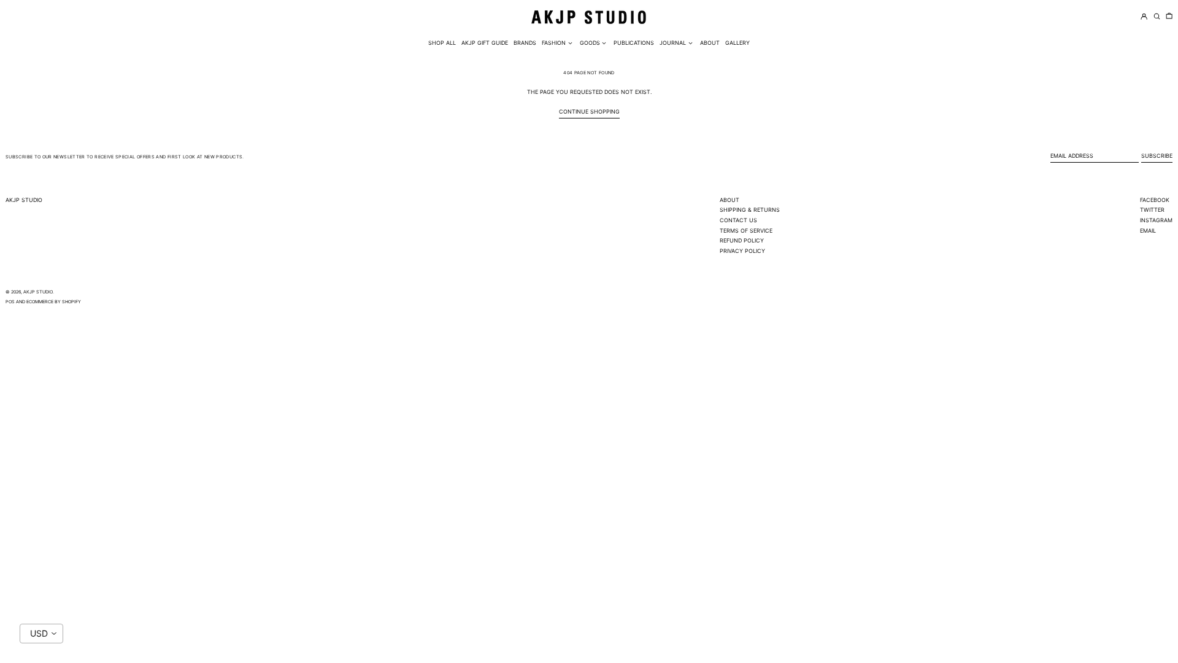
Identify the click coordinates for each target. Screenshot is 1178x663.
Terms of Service (746, 230)
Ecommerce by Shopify (53, 301)
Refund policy (742, 240)
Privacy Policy (742, 250)
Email (1148, 230)
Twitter (1152, 209)
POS (10, 301)
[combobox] (41, 633)
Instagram (1156, 220)
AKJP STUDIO (24, 199)
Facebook (1154, 199)
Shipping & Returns (750, 209)
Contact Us (738, 220)
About (729, 199)
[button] (1169, 17)
